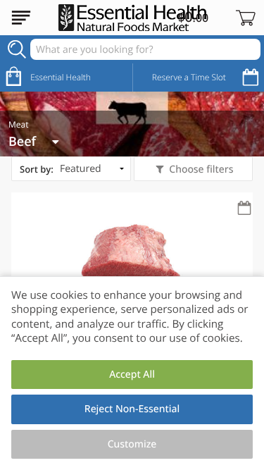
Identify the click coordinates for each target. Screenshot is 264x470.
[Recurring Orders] (244, 209)
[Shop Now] (21, 17)
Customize (132, 444)
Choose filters (201, 169)
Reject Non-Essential (132, 409)
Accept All (132, 374)
